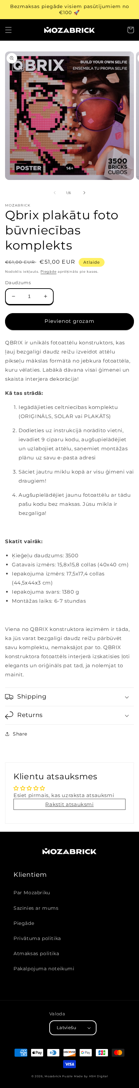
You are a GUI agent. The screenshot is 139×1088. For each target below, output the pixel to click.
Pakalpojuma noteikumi (44, 969)
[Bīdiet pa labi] (84, 192)
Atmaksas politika (36, 953)
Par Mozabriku (31, 893)
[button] (8, 30)
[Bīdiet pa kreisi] (54, 192)
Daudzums (18, 282)
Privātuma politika (37, 938)
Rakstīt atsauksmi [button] (69, 804)
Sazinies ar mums (36, 908)
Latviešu (66, 1027)
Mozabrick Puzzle (59, 1076)
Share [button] (20, 734)
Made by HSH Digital (91, 1076)
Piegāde (48, 271)
